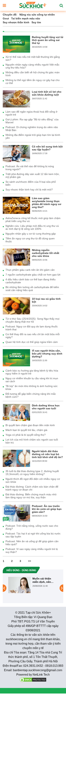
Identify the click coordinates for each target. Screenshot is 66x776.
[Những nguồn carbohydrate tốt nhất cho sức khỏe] (16, 256)
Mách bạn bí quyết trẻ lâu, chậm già (26, 430)
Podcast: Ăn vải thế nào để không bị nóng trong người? (30, 168)
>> (29, 561)
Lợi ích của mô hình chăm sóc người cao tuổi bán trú (32, 441)
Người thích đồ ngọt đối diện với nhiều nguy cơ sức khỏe (33, 480)
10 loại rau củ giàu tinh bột (46, 300)
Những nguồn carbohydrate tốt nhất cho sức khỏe (45, 253)
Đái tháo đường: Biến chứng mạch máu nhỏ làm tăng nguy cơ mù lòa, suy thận (31, 496)
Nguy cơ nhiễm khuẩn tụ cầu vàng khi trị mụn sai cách (32, 380)
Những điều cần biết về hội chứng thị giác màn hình (33, 74)
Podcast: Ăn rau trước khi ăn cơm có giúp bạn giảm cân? (47, 509)
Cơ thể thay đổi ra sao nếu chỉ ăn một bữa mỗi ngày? (33, 336)
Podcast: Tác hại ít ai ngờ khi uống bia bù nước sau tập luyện (33, 535)
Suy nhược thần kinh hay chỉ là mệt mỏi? (29, 189)
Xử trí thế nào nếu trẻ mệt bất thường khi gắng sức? (33, 58)
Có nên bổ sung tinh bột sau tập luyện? (47, 148)
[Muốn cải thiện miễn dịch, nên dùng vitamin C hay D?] (19, 585)
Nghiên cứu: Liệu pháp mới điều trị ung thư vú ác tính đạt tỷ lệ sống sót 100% (32, 227)
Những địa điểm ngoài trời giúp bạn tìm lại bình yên (33, 136)
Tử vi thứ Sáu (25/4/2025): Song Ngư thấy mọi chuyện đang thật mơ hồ (32, 320)
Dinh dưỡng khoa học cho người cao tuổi (46, 407)
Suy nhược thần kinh (16, 22)
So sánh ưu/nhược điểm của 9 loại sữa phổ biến (31, 183)
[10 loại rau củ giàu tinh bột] (16, 305)
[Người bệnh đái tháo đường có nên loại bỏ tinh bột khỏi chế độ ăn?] (16, 458)
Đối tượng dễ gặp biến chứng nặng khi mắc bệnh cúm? (31, 395)
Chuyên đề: (10, 14)
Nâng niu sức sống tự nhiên (37, 14)
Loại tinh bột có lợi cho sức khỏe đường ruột (46, 93)
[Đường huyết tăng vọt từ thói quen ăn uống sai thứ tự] (16, 43)
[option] (33, 585)
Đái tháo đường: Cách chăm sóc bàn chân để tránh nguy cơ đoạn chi (32, 488)
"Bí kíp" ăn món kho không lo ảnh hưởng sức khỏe (32, 387)
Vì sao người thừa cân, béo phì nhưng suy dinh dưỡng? (47, 353)
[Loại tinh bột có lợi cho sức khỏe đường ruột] (16, 98)
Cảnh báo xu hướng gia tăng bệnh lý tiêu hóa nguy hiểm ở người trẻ (32, 372)
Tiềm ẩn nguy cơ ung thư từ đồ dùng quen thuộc (30, 240)
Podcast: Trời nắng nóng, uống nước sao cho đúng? (32, 527)
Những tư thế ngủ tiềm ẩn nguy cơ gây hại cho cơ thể (33, 82)
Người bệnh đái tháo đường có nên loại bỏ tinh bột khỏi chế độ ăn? (47, 454)
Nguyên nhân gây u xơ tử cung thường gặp (31, 233)
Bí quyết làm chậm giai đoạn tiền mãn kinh (30, 425)
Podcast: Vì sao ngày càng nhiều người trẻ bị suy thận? (32, 550)
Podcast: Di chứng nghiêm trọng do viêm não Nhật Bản (32, 129)
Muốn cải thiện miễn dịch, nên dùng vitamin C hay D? (44, 580)
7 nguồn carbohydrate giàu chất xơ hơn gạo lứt (33, 274)
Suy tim (36, 22)
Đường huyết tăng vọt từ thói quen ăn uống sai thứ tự (47, 40)
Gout (6, 18)
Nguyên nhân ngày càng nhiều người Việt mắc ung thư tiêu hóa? (32, 66)
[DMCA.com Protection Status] (33, 679)
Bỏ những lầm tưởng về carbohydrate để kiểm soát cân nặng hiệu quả (32, 289)
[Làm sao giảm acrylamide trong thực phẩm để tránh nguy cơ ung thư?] (16, 205)
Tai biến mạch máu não (25, 18)
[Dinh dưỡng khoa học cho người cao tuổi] (16, 412)
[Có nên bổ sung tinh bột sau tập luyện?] (16, 153)
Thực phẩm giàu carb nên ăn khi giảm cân (30, 269)
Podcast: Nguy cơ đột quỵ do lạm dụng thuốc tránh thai (32, 328)
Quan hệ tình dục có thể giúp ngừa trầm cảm (32, 341)
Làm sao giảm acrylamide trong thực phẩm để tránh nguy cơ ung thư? (46, 203)
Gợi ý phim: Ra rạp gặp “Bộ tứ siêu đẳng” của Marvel (32, 121)
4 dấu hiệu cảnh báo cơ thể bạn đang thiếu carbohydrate (31, 281)
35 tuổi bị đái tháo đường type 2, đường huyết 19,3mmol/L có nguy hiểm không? (32, 473)
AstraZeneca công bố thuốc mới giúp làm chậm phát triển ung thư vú (33, 220)
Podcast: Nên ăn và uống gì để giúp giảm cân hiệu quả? (32, 543)
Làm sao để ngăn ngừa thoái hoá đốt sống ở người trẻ (31, 113)
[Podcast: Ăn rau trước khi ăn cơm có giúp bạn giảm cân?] (16, 512)
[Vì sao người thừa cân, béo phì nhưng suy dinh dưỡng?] (16, 357)
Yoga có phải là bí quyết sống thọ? (26, 434)
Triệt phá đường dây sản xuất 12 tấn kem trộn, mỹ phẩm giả (33, 175)
